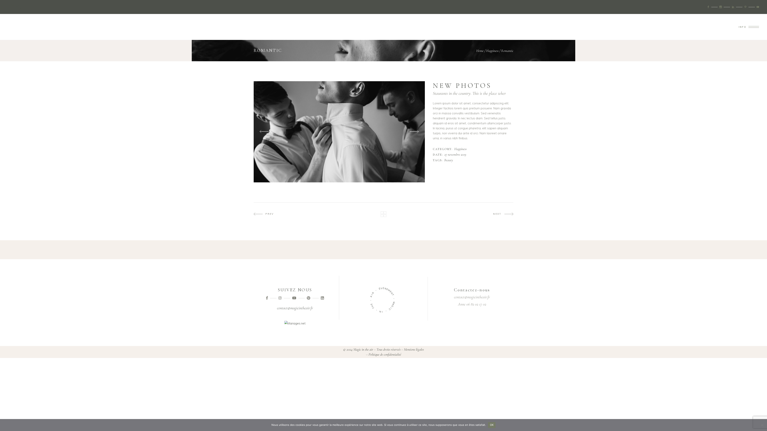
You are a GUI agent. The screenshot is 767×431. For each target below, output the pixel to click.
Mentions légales (414, 349)
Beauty (448, 160)
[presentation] (264, 131)
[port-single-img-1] (339, 131)
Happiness (492, 50)
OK (492, 424)
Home (480, 50)
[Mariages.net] (295, 323)
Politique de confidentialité (385, 354)
